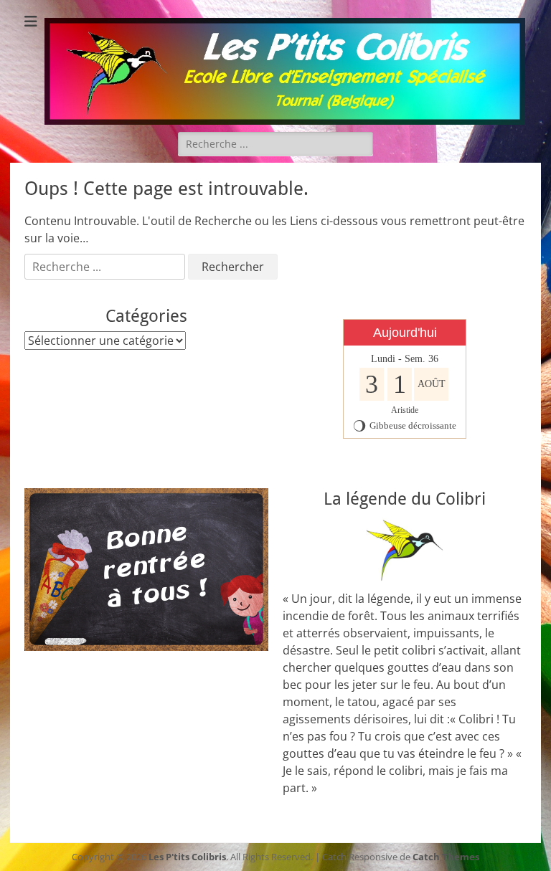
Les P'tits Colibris (187, 856)
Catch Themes (446, 856)
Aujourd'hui (405, 332)
